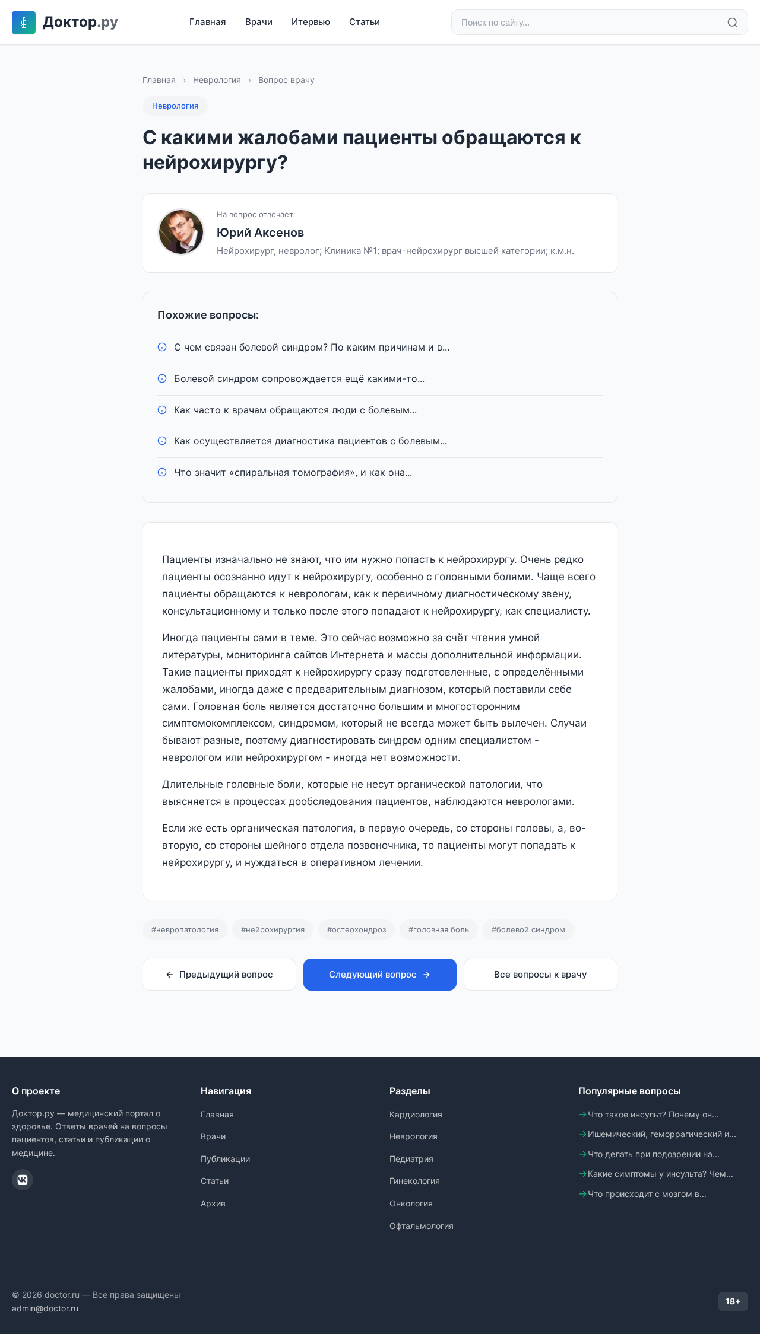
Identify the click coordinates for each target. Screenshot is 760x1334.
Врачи (259, 21)
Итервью (311, 21)
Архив (213, 1203)
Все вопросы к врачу (540, 974)
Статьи (364, 21)
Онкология (411, 1203)
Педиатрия (411, 1159)
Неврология (217, 80)
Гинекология (415, 1181)
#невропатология (184, 929)
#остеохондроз (356, 929)
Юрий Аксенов (260, 232)
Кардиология (416, 1114)
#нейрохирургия (273, 929)
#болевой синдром (528, 929)
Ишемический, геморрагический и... (662, 1134)
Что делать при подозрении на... (654, 1154)
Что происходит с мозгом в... (647, 1194)
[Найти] (732, 22)
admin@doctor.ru (45, 1308)
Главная (207, 21)
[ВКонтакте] (22, 1179)
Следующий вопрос (373, 974)
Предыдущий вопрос (226, 974)
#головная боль (438, 929)
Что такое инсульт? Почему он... (653, 1114)
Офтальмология (422, 1226)
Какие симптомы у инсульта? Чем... (660, 1174)
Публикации (225, 1159)
